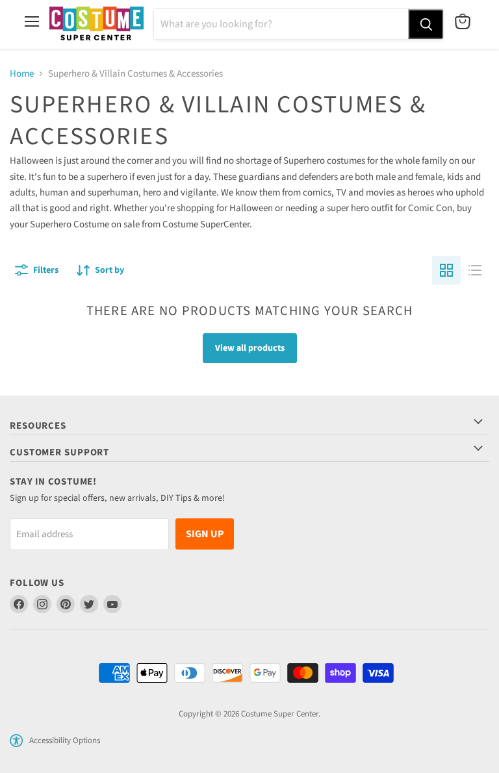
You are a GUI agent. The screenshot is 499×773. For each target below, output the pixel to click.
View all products (250, 348)
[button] (16, 740)
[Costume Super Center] (96, 24)
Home (22, 74)
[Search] (425, 24)
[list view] (475, 270)
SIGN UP (205, 534)
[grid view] (446, 270)
